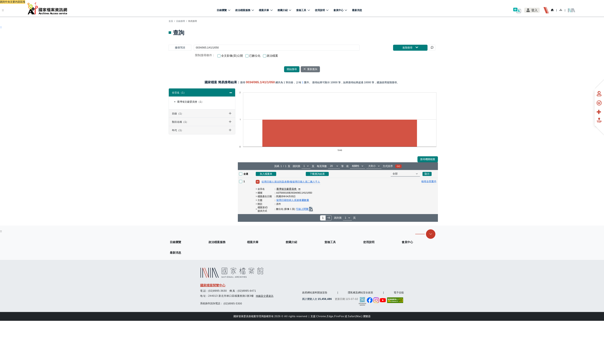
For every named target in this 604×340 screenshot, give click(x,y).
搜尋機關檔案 (427, 159)
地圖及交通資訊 (264, 296)
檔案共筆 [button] (264, 10)
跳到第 (296, 166)
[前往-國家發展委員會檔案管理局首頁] (362, 301)
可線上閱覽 (302, 209)
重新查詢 (312, 69)
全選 (245, 174)
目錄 (176, 113)
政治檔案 (272, 55)
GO (398, 166)
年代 (176, 130)
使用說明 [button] (320, 10)
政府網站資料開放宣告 (314, 292)
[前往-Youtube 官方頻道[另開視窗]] (383, 300)
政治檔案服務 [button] (242, 10)
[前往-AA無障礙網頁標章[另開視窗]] (395, 300)
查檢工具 (330, 242)
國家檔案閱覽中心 (212, 285)
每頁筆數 (322, 166)
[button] (517, 10)
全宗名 (177, 92)
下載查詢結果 (317, 174)
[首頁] (47, 8)
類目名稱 (179, 122)
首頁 (171, 21)
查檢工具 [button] (301, 10)
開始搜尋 (292, 69)
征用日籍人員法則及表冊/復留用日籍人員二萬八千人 (291, 181)
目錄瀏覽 (175, 242)
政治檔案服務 (217, 242)
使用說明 (369, 242)
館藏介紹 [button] (283, 10)
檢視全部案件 (428, 181)
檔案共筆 (252, 242)
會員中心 (407, 242)
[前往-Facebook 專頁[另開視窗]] (370, 300)
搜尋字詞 (180, 47)
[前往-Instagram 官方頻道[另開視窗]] (376, 300)
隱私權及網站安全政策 (360, 292)
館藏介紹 (291, 242)
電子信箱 (399, 292)
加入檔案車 (266, 174)
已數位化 (254, 55)
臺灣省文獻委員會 (189, 101)
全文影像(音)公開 (232, 55)
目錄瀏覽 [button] (222, 10)
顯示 (427, 174)
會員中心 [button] (338, 10)
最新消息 (357, 10)
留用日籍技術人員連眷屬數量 (292, 200)
